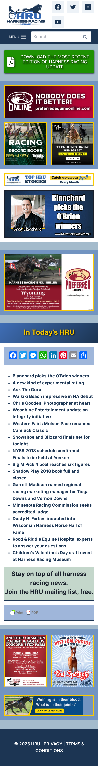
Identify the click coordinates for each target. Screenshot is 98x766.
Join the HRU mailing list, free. (49, 592)
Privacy (53, 744)
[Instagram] (88, 7)
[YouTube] (58, 22)
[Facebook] (58, 7)
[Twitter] (73, 7)
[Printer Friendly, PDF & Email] (49, 612)
